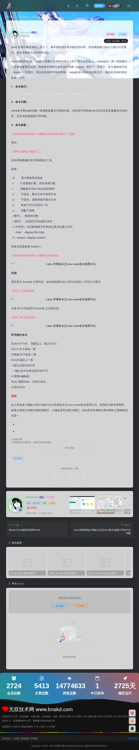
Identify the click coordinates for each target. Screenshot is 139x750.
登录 (61, 606)
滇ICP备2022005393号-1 (96, 745)
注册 (81, 606)
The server (23, 16)
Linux (35, 16)
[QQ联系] (132, 728)
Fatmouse (24, 32)
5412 (37, 503)
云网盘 (16, 738)
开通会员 (116, 5)
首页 (11, 16)
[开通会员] (132, 720)
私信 (124, 34)
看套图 (34, 738)
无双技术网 (60, 745)
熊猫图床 (25, 738)
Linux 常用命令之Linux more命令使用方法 (47, 25)
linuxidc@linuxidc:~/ (25, 133)
